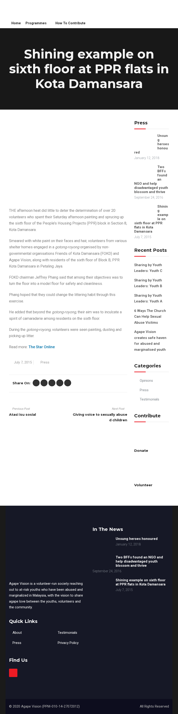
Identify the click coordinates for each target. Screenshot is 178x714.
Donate (141, 450)
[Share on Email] (67, 382)
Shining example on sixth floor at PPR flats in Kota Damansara (140, 582)
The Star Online (42, 347)
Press (45, 362)
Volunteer (143, 485)
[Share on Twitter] (36, 382)
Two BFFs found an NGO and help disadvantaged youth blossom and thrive (139, 561)
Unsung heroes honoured (137, 539)
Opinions (146, 381)
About (17, 633)
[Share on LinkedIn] (59, 382)
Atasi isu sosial (22, 414)
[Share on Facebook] (44, 382)
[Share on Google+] (51, 382)
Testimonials (149, 399)
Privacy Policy (68, 643)
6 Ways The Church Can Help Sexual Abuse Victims (150, 317)
